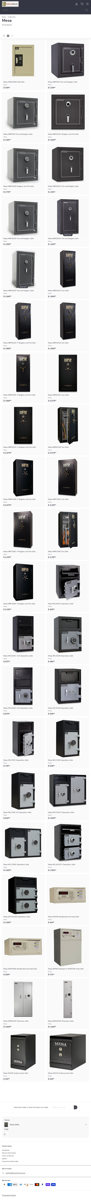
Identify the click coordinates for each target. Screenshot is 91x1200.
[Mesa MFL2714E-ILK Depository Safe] (23, 795)
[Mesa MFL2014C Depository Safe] (68, 586)
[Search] (86, 10)
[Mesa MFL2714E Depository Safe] (68, 743)
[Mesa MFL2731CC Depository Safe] (68, 795)
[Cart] (82, 3)
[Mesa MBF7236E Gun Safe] (68, 534)
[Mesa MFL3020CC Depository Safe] (68, 847)
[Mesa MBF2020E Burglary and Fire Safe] (23, 169)
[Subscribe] (75, 1107)
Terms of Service (8, 1156)
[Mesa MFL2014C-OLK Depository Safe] (23, 638)
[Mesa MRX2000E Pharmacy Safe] (68, 1003)
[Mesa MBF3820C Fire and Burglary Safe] (68, 221)
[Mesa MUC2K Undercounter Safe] (68, 1056)
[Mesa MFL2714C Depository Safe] (23, 743)
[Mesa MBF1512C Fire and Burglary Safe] (68, 64)
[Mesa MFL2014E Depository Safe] (68, 638)
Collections (12, 17)
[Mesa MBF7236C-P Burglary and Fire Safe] (23, 534)
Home (4, 17)
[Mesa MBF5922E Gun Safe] (68, 325)
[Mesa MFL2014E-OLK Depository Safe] (23, 690)
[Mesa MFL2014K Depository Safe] (68, 690)
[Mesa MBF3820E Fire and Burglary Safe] (23, 273)
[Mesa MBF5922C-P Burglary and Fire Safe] (23, 325)
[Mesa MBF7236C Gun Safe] (68, 482)
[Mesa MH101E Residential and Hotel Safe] (68, 899)
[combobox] (45, 10)
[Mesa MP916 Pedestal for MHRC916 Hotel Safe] (68, 951)
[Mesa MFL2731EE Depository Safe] (23, 847)
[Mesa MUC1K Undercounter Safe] (23, 1056)
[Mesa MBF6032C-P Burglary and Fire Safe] (23, 430)
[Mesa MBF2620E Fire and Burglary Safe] (23, 221)
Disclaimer (5, 1150)
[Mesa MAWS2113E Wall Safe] (23, 64)
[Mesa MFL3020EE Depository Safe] (23, 899)
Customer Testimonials (10, 1161)
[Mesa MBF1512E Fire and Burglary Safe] (23, 117)
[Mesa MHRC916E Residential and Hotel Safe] (23, 951)
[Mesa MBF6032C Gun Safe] (68, 377)
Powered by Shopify (9, 1195)
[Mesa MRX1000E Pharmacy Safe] (23, 1003)
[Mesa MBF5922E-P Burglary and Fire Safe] (23, 377)
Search (4, 1159)
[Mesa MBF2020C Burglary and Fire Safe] (68, 117)
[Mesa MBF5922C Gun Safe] (68, 273)
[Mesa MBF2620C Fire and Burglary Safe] (68, 169)
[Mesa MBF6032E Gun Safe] (68, 430)
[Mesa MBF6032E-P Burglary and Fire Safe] (23, 482)
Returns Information (9, 1153)
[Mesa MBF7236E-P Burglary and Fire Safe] (23, 586)
